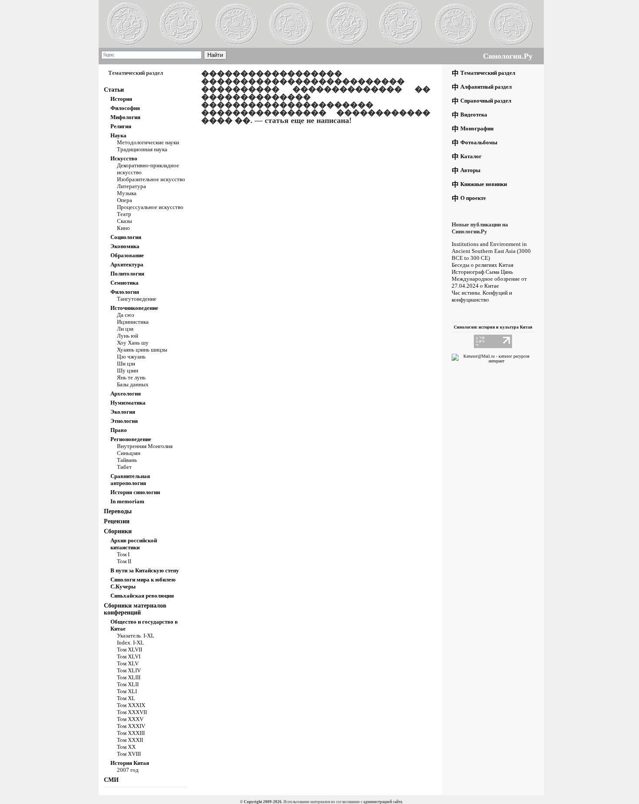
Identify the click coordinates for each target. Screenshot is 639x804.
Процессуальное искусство (150, 207)
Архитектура (126, 264)
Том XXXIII (131, 733)
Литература (131, 186)
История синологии (135, 492)
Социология (125, 237)
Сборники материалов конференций (135, 609)
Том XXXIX (131, 705)
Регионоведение (130, 439)
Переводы (118, 511)
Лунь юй (127, 335)
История (121, 99)
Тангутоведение (136, 299)
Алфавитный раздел (486, 86)
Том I (123, 554)
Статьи (114, 89)
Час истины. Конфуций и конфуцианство (482, 296)
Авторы (470, 170)
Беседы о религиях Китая (482, 265)
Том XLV (128, 663)
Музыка (126, 193)
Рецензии (117, 521)
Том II (124, 561)
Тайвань (127, 460)
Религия (120, 126)
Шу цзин (127, 370)
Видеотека (473, 114)
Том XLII (128, 684)
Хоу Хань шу (133, 342)
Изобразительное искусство (151, 179)
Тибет (124, 467)
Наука (118, 135)
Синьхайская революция (142, 595)
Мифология (125, 117)
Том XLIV (129, 670)
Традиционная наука (142, 149)
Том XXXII (130, 740)
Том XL (126, 698)
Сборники (118, 531)
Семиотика (124, 282)
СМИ (111, 780)
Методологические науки (148, 142)
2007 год (128, 770)
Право (118, 430)
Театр (124, 214)
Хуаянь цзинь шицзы (142, 349)
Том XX (126, 747)
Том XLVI (128, 656)
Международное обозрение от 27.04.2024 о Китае (489, 282)
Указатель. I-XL (135, 635)
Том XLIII (128, 677)
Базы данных (133, 384)
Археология (125, 393)
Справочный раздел (485, 100)
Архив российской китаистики (133, 544)
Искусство (123, 158)
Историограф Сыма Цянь (482, 272)
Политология (127, 273)
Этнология (124, 421)
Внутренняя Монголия (145, 446)
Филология (124, 292)
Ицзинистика (133, 322)
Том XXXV (130, 719)
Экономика (125, 246)
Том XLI (127, 691)
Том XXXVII (132, 712)
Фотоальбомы (478, 142)
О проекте (473, 198)
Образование (127, 255)
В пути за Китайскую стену (144, 570)
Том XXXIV (131, 726)
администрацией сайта (382, 802)
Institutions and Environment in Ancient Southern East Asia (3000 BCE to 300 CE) (491, 251)
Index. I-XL (130, 642)
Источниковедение (134, 308)
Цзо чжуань (131, 356)
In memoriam (127, 501)
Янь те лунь (131, 377)
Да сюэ (125, 315)
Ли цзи (125, 329)
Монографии (476, 128)
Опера (124, 200)
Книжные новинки (483, 184)
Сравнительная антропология (130, 479)
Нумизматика (128, 402)
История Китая (129, 763)
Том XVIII (129, 754)
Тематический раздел (487, 73)
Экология (122, 412)
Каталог (471, 156)
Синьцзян (128, 453)
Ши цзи (126, 363)
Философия (125, 108)
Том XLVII (129, 649)
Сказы (124, 221)
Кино (123, 228)
